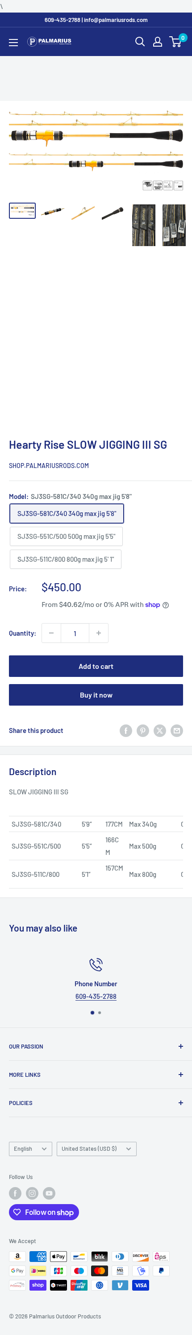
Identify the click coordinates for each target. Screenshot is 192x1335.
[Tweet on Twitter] (160, 730)
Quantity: (22, 633)
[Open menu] (13, 42)
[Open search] (140, 42)
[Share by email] (177, 730)
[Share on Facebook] (126, 730)
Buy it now (96, 694)
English (23, 1148)
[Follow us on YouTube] (49, 1193)
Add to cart (96, 666)
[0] (175, 41)
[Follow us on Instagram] (32, 1193)
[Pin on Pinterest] (143, 730)
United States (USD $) (89, 1148)
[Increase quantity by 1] (98, 633)
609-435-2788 (96, 996)
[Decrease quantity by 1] (51, 633)
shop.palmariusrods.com (49, 465)
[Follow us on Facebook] (15, 1193)
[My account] (157, 42)
